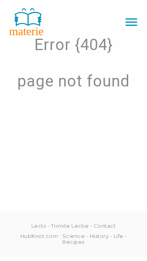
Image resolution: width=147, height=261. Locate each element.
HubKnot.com (39, 236)
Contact (105, 226)
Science (73, 236)
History (99, 236)
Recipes (73, 242)
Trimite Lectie (70, 226)
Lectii (38, 226)
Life (118, 236)
